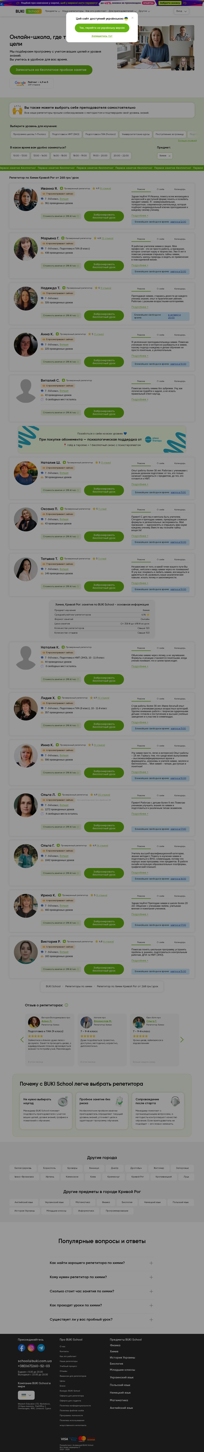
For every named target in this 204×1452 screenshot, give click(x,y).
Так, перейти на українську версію (102, 28)
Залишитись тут (102, 36)
